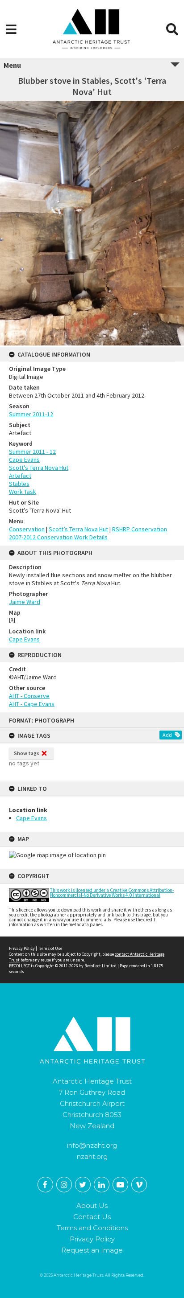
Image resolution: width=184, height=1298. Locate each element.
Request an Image (92, 1250)
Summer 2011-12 (31, 414)
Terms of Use (50, 948)
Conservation (27, 529)
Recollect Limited (100, 966)
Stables (19, 484)
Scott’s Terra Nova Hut (78, 529)
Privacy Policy (22, 948)
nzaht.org (92, 1156)
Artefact (20, 476)
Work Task (22, 492)
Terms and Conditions (92, 1228)
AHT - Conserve (29, 696)
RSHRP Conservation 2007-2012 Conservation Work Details (88, 533)
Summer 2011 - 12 (32, 452)
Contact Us (92, 1216)
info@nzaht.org (92, 1145)
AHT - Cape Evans (31, 704)
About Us (92, 1205)
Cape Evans (31, 818)
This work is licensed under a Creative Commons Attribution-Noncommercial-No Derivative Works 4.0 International (112, 892)
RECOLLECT (19, 966)
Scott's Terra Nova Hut (38, 468)
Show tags (26, 753)
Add (167, 734)
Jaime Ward (24, 602)
